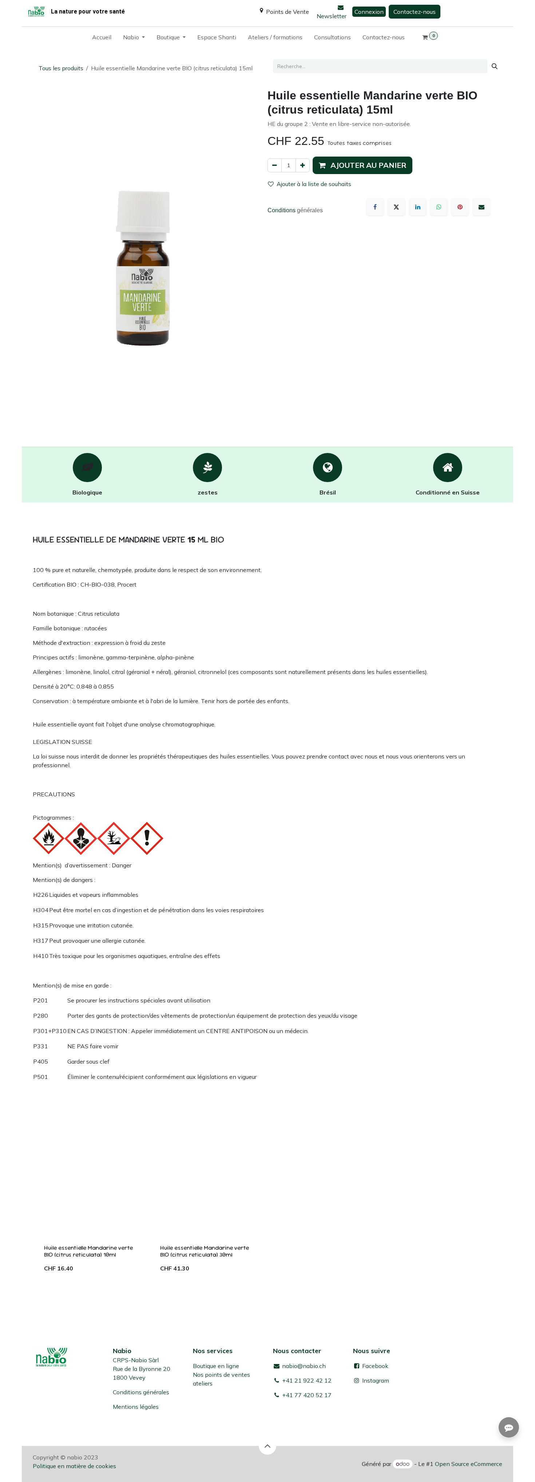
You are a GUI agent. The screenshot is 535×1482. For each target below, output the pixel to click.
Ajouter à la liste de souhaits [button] (314, 184)
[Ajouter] (303, 165)
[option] (267, 1203)
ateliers (203, 1383)
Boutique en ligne (216, 1365)
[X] (396, 207)
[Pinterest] (460, 207)
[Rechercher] (494, 66)
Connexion (369, 11)
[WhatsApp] (439, 207)
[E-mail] (481, 207)
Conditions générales (141, 1392)
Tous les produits (61, 68)
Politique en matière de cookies (74, 1466)
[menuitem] (101, 38)
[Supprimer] (275, 165)
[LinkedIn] (418, 207)
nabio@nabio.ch (303, 1365)
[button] (362, 165)
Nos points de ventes (221, 1374)
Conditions (282, 210)
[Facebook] (375, 207)
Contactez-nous (414, 11)
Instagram (375, 1380)
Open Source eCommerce (468, 1463)
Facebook (374, 1365)
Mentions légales (136, 1406)
